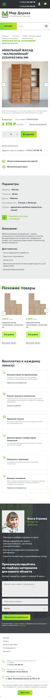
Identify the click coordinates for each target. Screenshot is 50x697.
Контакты (6, 651)
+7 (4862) (27, 2)
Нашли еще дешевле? (38, 124)
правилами (22, 625)
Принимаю (25, 693)
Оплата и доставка (10, 644)
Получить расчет (14, 406)
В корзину (9, 334)
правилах (43, 687)
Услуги (5, 641)
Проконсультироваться (16, 383)
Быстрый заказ (9, 343)
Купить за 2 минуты (10, 146)
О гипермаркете (9, 648)
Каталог (8, 26)
